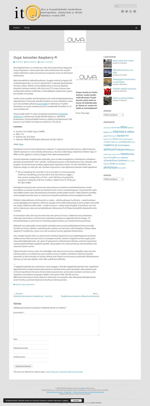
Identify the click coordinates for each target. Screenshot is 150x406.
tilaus (106, 158)
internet (118, 131)
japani (106, 136)
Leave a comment (46, 62)
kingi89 (82, 388)
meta (120, 139)
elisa (123, 127)
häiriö (110, 132)
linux (115, 138)
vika (117, 164)
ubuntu (124, 157)
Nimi (15, 339)
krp (110, 136)
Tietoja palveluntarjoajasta (54, 392)
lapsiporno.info (108, 139)
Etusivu (17, 27)
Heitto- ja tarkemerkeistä (123, 98)
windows (122, 164)
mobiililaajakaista (127, 139)
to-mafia (112, 157)
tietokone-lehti (115, 154)
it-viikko (129, 131)
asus (105, 128)
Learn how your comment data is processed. (64, 372)
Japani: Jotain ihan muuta (123, 60)
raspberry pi (110, 145)
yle (119, 168)
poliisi (133, 142)
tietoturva (127, 154)
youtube (123, 168)
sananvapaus (123, 145)
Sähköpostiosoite (21, 348)
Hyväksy (76, 400)
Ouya (21, 144)
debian (109, 128)
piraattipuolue (125, 142)
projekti (42, 104)
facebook (130, 128)
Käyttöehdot (67, 392)
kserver (114, 136)
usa (129, 161)
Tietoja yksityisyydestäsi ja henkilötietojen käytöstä (88, 392)
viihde (112, 163)
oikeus (117, 142)
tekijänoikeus (124, 149)
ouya (23, 284)
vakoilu (133, 161)
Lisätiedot (65, 400)
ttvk (117, 158)
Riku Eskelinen (31, 62)
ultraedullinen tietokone (115, 160)
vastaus (106, 164)
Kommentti (19, 312)
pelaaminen (30, 284)
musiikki (107, 142)
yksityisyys (110, 167)
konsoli (18, 284)
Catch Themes (96, 403)
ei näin (117, 127)
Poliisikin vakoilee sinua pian (124, 88)
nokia (112, 142)
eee (112, 127)
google (106, 132)
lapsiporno (123, 135)
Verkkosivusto (19, 357)
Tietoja (27, 27)
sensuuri (110, 149)
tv (120, 158)
